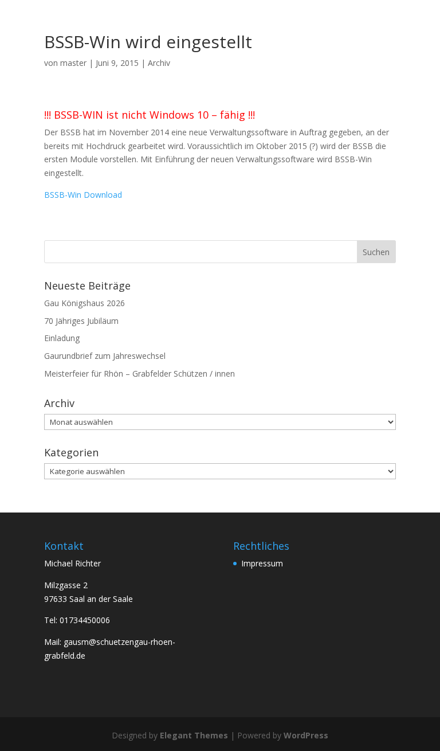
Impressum (262, 563)
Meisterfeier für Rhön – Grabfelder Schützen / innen (139, 373)
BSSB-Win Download (83, 194)
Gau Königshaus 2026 (84, 303)
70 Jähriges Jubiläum (81, 320)
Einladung (62, 338)
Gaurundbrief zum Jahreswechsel (105, 355)
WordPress (306, 735)
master (73, 62)
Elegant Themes (194, 735)
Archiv (159, 62)
